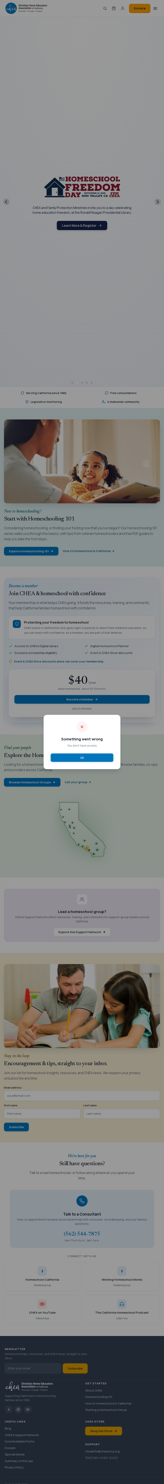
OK (82, 758)
